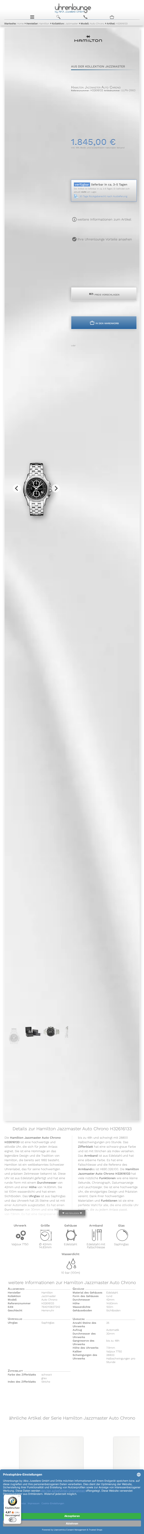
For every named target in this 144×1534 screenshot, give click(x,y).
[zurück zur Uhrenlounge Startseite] (72, 8)
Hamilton (37, 23)
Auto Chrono (92, 23)
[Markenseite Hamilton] (88, 48)
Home (14, 23)
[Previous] (17, 488)
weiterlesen (72, 1213)
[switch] (12, 1520)
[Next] (56, 488)
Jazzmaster (65, 23)
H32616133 (117, 23)
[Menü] (19, 1497)
